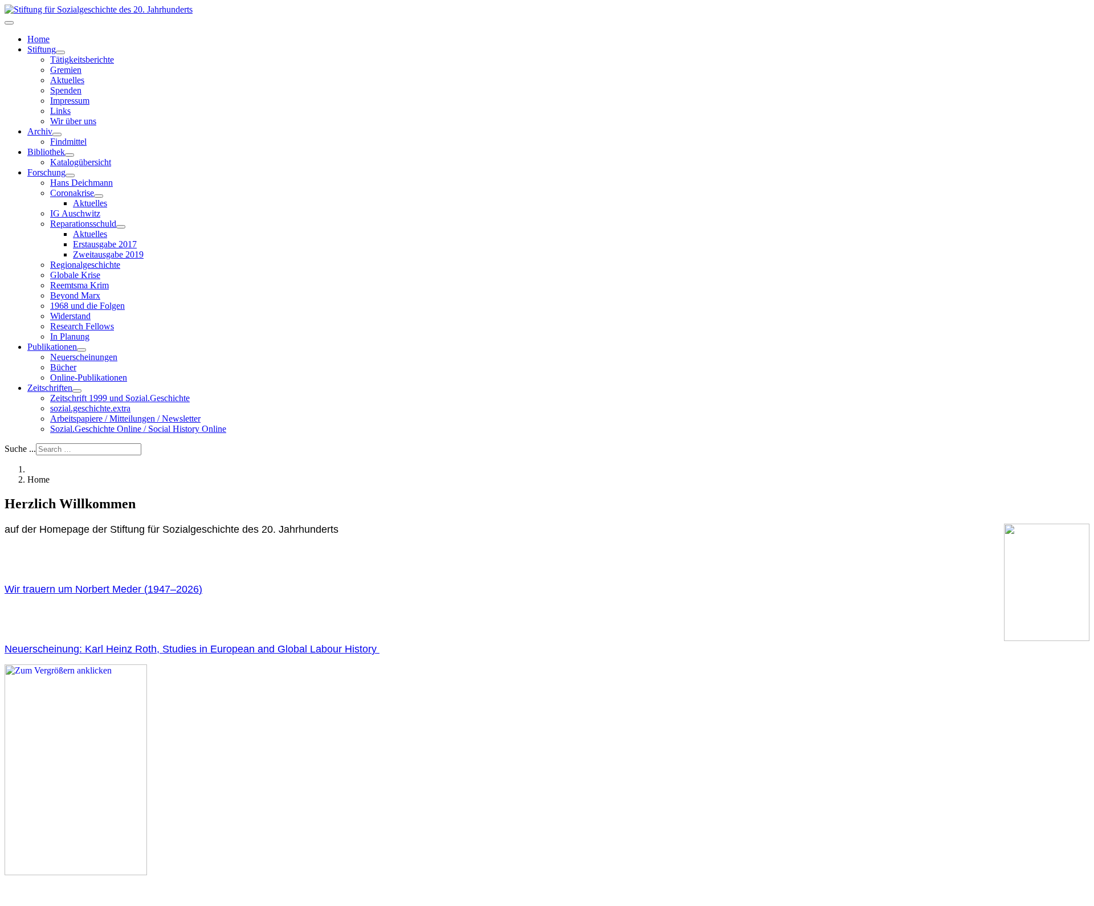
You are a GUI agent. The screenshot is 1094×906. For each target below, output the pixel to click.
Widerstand (70, 316)
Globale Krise (75, 275)
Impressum (69, 100)
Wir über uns (73, 121)
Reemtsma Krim (79, 285)
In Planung (69, 336)
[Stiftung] (60, 52)
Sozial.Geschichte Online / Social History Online (138, 429)
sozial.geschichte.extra (90, 408)
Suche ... (20, 449)
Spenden (65, 90)
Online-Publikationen (88, 377)
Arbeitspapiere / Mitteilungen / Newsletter (125, 418)
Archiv (39, 131)
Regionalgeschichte (85, 265)
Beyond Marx (75, 295)
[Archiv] (57, 134)
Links (60, 111)
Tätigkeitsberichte (82, 59)
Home (38, 39)
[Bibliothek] (69, 155)
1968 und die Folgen (87, 306)
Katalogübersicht (80, 162)
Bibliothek (46, 152)
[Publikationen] (81, 350)
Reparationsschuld (83, 223)
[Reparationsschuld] (120, 226)
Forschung (46, 172)
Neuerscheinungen (83, 357)
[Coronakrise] (98, 196)
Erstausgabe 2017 (105, 244)
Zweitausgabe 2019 (108, 254)
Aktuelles (67, 80)
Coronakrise (72, 193)
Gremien (65, 70)
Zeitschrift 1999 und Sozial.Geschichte (120, 398)
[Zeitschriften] (76, 391)
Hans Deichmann (81, 182)
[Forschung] (70, 175)
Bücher (63, 367)
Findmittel (68, 141)
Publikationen (52, 347)
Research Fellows (82, 326)
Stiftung (41, 49)
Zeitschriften (49, 388)
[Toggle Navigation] (9, 23)
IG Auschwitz (75, 213)
